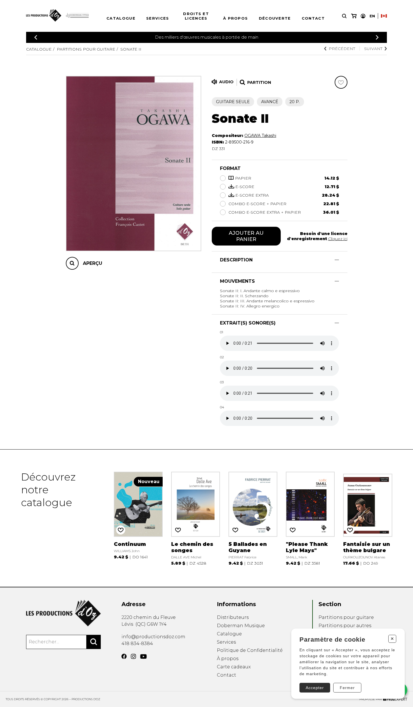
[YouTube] (143, 656)
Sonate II (130, 49)
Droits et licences (196, 15)
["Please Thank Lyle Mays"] (310, 518)
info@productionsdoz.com (153, 636)
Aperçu (92, 263)
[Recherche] (344, 16)
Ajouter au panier (246, 236)
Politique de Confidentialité (250, 650)
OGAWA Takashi (260, 135)
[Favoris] (341, 82)
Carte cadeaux (234, 666)
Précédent (342, 48)
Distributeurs (233, 617)
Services (157, 18)
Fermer (347, 687)
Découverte (275, 18)
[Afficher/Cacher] (337, 259)
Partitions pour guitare (86, 49)
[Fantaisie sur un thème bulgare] (367, 518)
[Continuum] (138, 518)
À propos (235, 18)
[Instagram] (133, 656)
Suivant (373, 48)
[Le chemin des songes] (195, 518)
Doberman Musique (241, 625)
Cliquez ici (337, 238)
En (372, 16)
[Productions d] (63, 613)
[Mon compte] (363, 16)
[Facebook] (124, 656)
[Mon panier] (354, 16)
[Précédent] (35, 37)
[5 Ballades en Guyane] (253, 518)
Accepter (315, 687)
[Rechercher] (94, 642)
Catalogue (120, 18)
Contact (313, 18)
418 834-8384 (137, 643)
